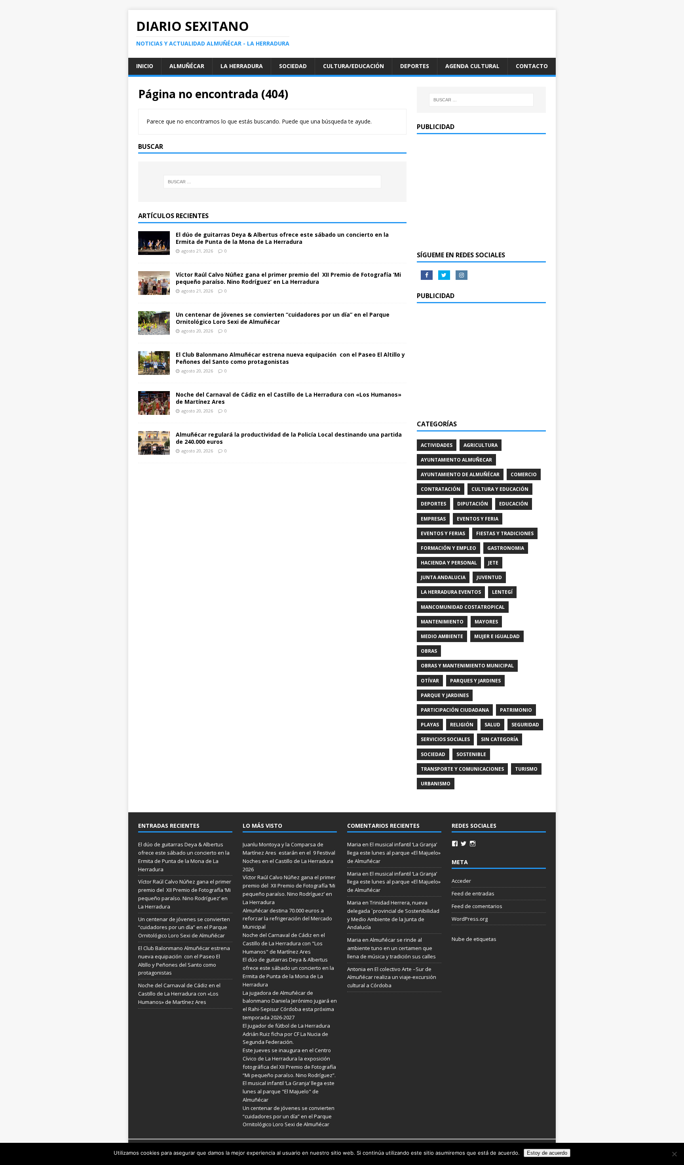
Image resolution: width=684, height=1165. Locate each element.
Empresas (433, 518)
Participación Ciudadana (455, 710)
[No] (674, 1154)
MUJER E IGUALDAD (497, 636)
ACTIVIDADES (436, 445)
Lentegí (502, 592)
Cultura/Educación (353, 66)
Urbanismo (435, 783)
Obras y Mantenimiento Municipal (467, 665)
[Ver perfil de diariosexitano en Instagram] (472, 843)
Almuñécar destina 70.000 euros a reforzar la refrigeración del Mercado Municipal (287, 919)
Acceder (461, 880)
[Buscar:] (272, 181)
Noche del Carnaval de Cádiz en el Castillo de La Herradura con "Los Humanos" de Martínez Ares (284, 943)
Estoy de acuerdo (547, 1153)
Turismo (526, 769)
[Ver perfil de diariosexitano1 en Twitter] (463, 843)
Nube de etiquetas (474, 939)
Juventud (489, 577)
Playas (430, 724)
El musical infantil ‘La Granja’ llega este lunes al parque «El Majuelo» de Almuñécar (394, 853)
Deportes (414, 66)
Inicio (144, 66)
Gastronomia (505, 548)
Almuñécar (186, 66)
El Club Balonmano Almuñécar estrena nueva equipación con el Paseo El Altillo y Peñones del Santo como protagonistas (290, 358)
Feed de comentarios (477, 906)
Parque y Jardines (445, 695)
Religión (461, 724)
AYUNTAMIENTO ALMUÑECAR (456, 459)
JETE (493, 562)
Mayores (486, 621)
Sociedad (293, 66)
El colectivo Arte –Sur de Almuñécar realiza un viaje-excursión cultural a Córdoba (391, 977)
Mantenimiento (442, 621)
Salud (492, 724)
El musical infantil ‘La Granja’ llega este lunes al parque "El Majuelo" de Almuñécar (288, 1091)
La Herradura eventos (451, 592)
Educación (513, 503)
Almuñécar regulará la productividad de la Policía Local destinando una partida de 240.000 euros (289, 438)
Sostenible (471, 754)
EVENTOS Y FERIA (477, 518)
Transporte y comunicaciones (462, 769)
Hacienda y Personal (449, 562)
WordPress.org (470, 918)
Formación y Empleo (448, 548)
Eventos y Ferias (443, 533)
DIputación (472, 503)
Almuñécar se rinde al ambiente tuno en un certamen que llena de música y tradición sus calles (391, 948)
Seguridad (525, 724)
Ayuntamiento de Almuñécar (460, 474)
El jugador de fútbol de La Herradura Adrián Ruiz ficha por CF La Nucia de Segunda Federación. (286, 1034)
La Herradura (241, 66)
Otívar (430, 680)
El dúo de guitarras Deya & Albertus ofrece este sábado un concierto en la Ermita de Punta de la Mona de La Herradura (282, 238)
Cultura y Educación (499, 489)
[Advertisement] (481, 191)
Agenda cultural (472, 66)
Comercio (524, 474)
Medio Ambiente (442, 636)
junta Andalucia (443, 577)
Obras (429, 651)
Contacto (532, 66)
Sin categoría (499, 739)
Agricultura (481, 445)
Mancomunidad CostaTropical (463, 607)
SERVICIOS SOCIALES (445, 739)
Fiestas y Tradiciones (505, 533)
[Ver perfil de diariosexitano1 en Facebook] (455, 843)
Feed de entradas (473, 893)
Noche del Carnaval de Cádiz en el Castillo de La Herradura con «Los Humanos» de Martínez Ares (288, 398)
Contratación (440, 489)
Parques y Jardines (475, 680)
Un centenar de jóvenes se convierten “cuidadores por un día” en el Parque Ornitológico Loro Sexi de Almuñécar (283, 318)
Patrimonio (516, 710)
